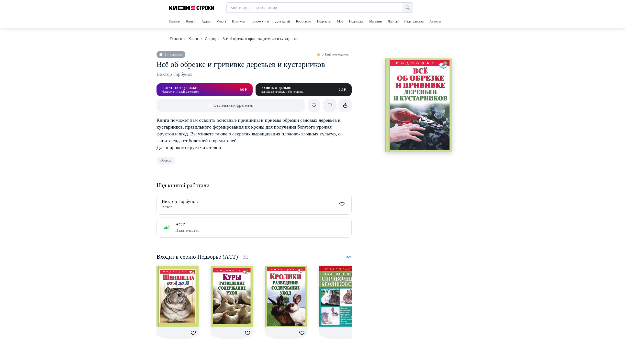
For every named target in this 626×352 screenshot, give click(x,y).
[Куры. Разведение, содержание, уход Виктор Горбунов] (232, 296)
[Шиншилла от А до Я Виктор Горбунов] (177, 296)
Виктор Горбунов (174, 74)
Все (349, 257)
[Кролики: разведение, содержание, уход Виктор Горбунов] (286, 296)
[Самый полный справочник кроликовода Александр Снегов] (340, 296)
